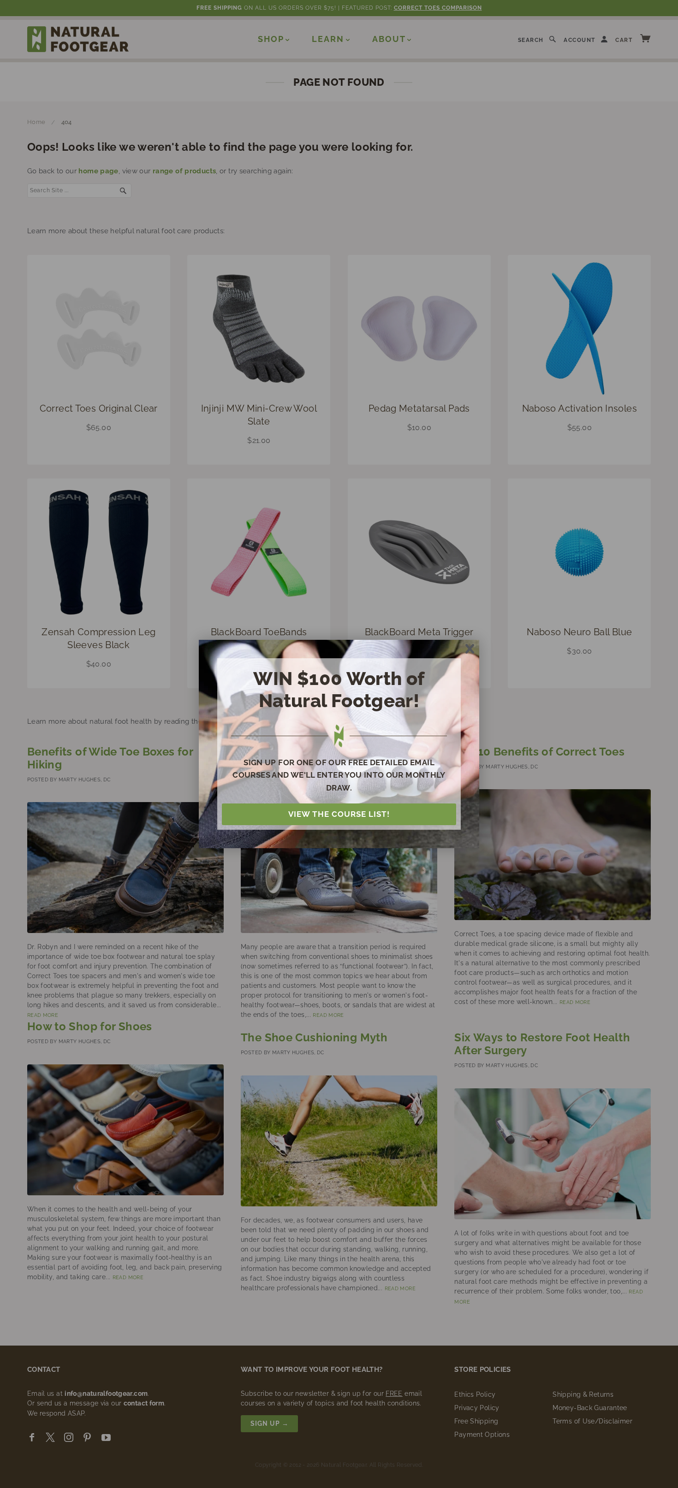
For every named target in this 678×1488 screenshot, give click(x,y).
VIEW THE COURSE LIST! (339, 814)
